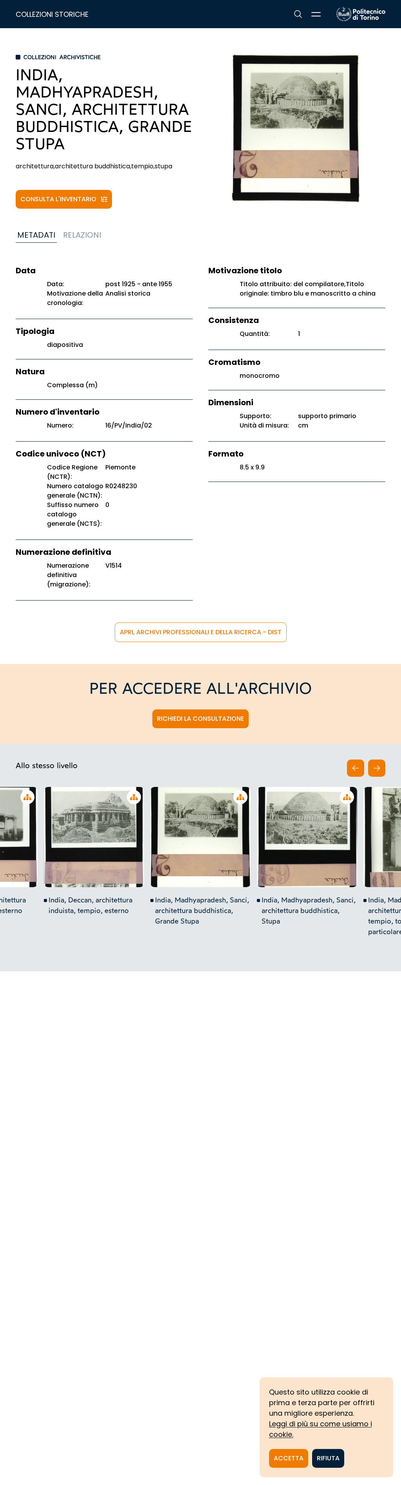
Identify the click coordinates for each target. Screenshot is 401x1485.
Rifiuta (328, 1458)
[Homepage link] (360, 14)
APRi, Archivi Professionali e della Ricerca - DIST (201, 632)
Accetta (288, 1458)
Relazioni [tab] (82, 234)
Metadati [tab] (36, 234)
